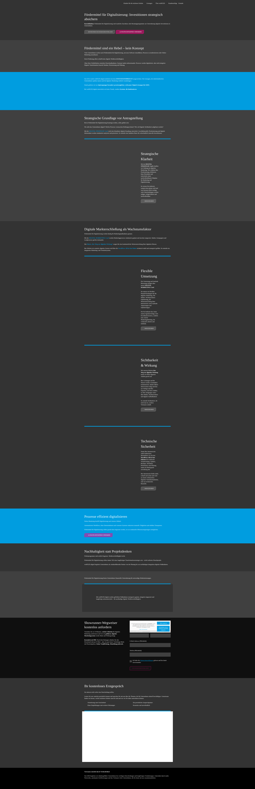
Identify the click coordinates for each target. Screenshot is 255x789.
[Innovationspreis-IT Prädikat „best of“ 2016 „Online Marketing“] (152, 98)
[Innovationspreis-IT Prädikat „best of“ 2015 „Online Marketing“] (140, 98)
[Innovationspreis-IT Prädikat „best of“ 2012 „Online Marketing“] (90, 98)
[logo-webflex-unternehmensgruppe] (107, 3)
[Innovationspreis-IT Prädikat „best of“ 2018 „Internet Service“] (103, 98)
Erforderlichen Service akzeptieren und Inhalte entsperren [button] (163, 629)
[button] (144, 3)
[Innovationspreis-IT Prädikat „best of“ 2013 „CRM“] (115, 98)
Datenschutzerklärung (146, 660)
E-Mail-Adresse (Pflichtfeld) (138, 641)
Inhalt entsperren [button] (163, 623)
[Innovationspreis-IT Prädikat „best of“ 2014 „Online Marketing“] (127, 98)
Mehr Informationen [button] (143, 629)
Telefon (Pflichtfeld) (136, 650)
